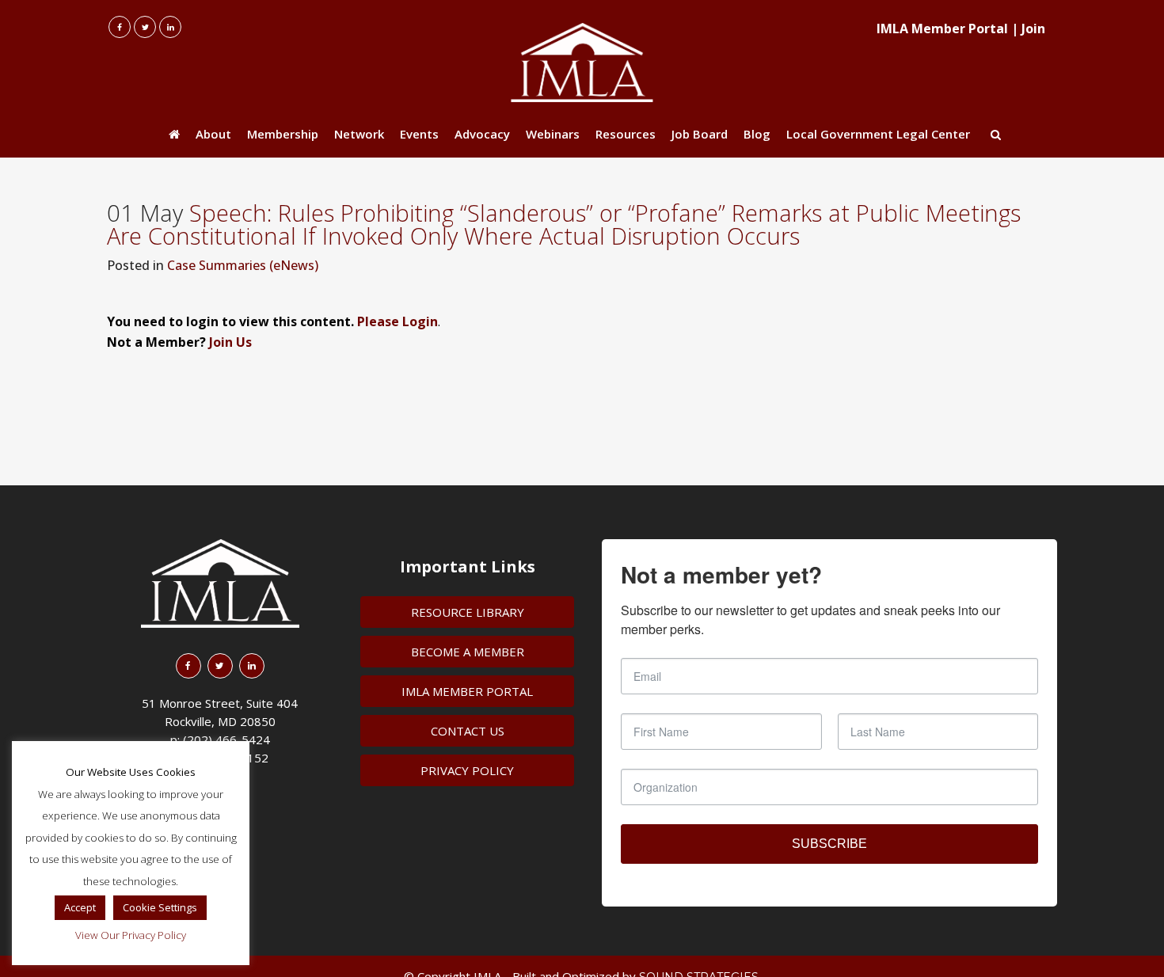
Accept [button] (80, 907)
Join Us (230, 342)
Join (1033, 28)
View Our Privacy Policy (130, 935)
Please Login (397, 321)
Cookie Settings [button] (160, 907)
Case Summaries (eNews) (242, 265)
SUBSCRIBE (829, 843)
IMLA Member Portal (942, 28)
